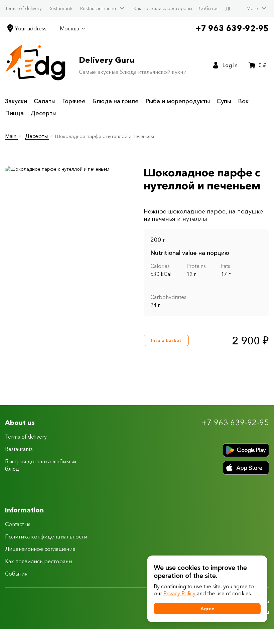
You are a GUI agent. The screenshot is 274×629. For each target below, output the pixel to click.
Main (11, 136)
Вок (243, 101)
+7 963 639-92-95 (232, 28)
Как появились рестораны (163, 8)
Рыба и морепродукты (177, 101)
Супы (224, 101)
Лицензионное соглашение (40, 548)
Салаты (44, 101)
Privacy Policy (180, 593)
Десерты (43, 113)
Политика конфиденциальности (46, 536)
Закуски (16, 101)
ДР (228, 8)
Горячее (74, 101)
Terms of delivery (23, 8)
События (209, 8)
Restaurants (61, 8)
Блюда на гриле (115, 101)
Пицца (14, 113)
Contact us (17, 524)
